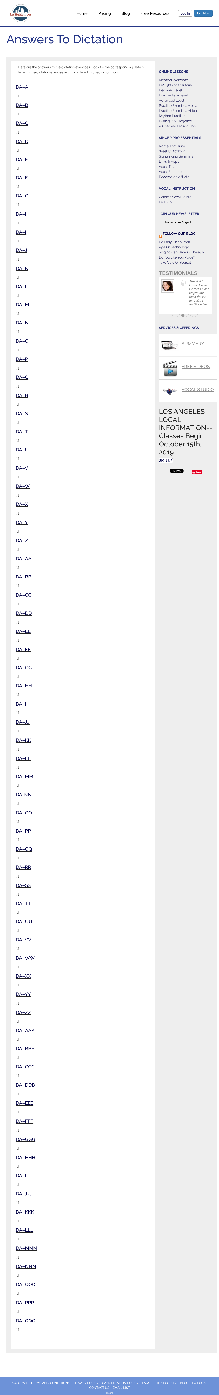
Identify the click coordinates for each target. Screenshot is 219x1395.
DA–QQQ (25, 1320)
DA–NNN (26, 1266)
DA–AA (23, 558)
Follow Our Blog (179, 234)
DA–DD (24, 613)
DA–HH (24, 685)
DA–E (22, 159)
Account (19, 1383)
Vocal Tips (167, 167)
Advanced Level (171, 100)
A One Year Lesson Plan (177, 126)
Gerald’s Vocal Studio (175, 197)
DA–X (22, 504)
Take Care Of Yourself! (176, 262)
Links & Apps (169, 161)
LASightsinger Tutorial (176, 85)
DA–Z (22, 540)
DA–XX (23, 976)
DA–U (22, 450)
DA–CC (23, 595)
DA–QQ (24, 849)
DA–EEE (24, 1103)
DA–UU (24, 921)
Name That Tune (172, 146)
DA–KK (23, 740)
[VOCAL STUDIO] (185, 381)
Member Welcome (173, 80)
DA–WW (25, 958)
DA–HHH (25, 1157)
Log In (185, 13)
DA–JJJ (24, 1193)
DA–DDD (25, 1085)
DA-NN (23, 794)
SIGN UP (166, 461)
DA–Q (22, 377)
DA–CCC (25, 1066)
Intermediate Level (173, 95)
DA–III (22, 1175)
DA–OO (24, 812)
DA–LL (23, 758)
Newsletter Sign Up (179, 222)
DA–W (23, 486)
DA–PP (23, 831)
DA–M (22, 304)
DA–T (22, 431)
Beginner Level (170, 90)
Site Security (165, 1383)
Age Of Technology (174, 247)
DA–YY (23, 994)
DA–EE (23, 631)
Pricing (104, 13)
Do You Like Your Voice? (177, 257)
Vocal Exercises (171, 172)
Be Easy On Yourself (174, 242)
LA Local (166, 202)
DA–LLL (24, 1230)
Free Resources (155, 13)
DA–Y (22, 522)
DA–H (22, 214)
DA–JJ (23, 722)
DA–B (22, 105)
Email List (121, 1388)
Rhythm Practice (172, 116)
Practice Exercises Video (178, 111)
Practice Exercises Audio (178, 106)
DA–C (22, 123)
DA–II (22, 704)
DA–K (22, 268)
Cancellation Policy (120, 1383)
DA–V (22, 468)
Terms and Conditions (50, 1383)
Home (82, 13)
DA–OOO (25, 1284)
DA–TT (23, 903)
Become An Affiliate (174, 177)
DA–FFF (24, 1121)
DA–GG (24, 667)
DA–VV (23, 939)
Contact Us (99, 1388)
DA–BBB (25, 1048)
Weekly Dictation (172, 151)
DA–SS (23, 885)
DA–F (22, 177)
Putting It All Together (175, 121)
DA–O (22, 341)
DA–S (22, 413)
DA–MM (24, 776)
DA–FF (23, 649)
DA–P (22, 359)
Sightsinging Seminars (176, 156)
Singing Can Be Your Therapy (181, 252)
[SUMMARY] (185, 335)
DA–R (22, 395)
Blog (125, 13)
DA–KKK (25, 1212)
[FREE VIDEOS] (185, 358)
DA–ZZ (23, 1012)
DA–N (22, 323)
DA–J (21, 250)
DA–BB (23, 577)
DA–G (22, 196)
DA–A (22, 87)
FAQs (146, 1383)
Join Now (203, 13)
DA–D (22, 141)
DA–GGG (25, 1139)
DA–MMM (26, 1248)
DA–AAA (25, 1030)
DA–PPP (25, 1302)
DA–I (21, 232)
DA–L (22, 286)
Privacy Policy (86, 1383)
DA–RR (23, 867)
